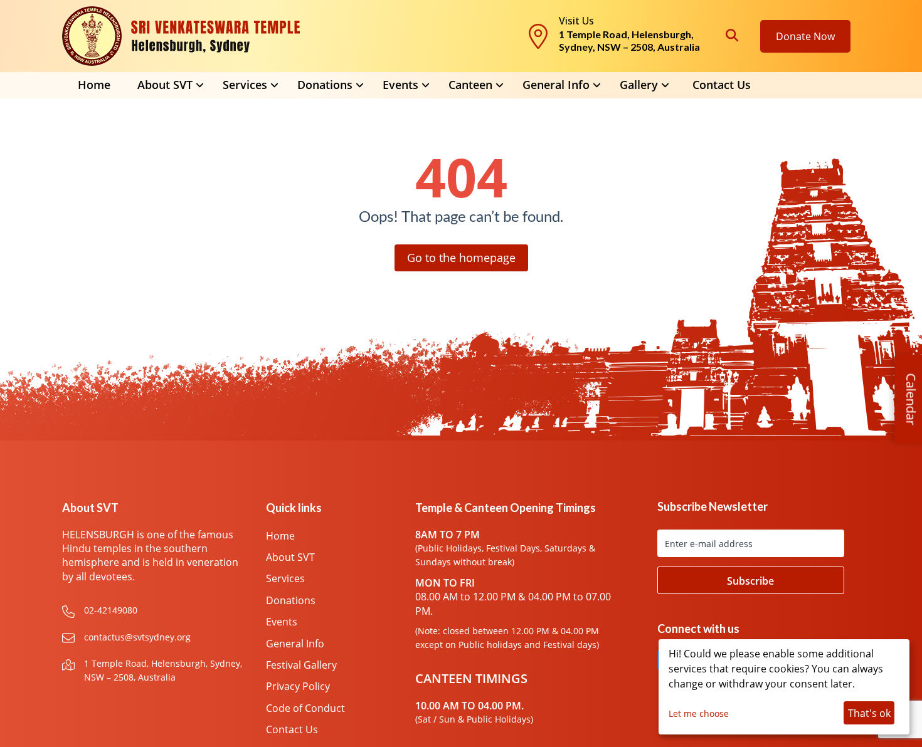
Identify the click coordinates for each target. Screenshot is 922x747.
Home (94, 84)
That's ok (869, 713)
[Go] (750, 580)
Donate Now (805, 36)
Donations (290, 600)
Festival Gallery (301, 665)
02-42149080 (110, 610)
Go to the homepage (461, 257)
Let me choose (699, 713)
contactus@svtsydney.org (137, 637)
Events (281, 622)
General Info (556, 84)
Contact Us (721, 84)
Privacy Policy (298, 686)
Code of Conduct (305, 708)
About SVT (290, 557)
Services (285, 578)
